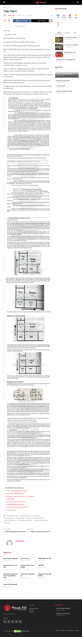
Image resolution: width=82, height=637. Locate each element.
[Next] (29, 592)
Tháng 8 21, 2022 (8, 579)
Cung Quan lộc (11, 510)
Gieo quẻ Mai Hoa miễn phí (70, 37)
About (57, 630)
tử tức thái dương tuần (10, 520)
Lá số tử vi (28, 518)
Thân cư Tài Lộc (25, 558)
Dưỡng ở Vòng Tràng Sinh (10, 558)
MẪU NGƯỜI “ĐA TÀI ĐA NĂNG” (16, 504)
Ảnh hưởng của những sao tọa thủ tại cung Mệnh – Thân (10, 575)
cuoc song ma (36, 515)
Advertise (63, 630)
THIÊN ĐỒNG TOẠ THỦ (44, 558)
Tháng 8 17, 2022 (8, 560)
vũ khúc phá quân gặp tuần (41, 520)
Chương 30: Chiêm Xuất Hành (15, 493)
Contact (77, 630)
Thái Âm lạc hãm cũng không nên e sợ (18, 507)
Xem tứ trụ (7, 522)
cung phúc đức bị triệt (25, 515)
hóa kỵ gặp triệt (20, 518)
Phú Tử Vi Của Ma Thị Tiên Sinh (16, 502)
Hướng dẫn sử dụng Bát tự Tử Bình (64, 91)
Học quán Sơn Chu (33, 608)
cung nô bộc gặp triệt (12, 515)
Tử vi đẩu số (10, 7)
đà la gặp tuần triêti (9, 518)
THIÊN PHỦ (41, 565)
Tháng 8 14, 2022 (42, 567)
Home (4, 7)
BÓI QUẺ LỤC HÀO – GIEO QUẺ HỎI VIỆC (65, 59)
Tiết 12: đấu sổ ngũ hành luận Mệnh (17, 491)
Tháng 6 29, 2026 (61, 82)
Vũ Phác (31, 612)
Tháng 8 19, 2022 (25, 569)
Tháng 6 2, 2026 (60, 93)
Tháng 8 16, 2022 (42, 577)
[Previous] (26, 592)
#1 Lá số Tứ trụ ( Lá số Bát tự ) (71, 45)
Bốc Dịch (31, 610)
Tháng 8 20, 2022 (21, 15)
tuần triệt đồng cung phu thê (24, 520)
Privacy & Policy (70, 630)
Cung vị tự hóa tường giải (10, 584)
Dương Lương (11, 15)
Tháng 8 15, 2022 (42, 560)
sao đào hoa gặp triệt (38, 518)
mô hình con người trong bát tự (63, 73)
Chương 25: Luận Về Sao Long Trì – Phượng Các (20, 496)
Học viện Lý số (10, 631)
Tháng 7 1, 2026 (60, 75)
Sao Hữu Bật (10, 499)
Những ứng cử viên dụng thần (63, 80)
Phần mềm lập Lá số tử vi (70, 52)
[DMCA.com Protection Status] (21, 631)
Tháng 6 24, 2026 (61, 87)
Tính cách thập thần (60, 86)
